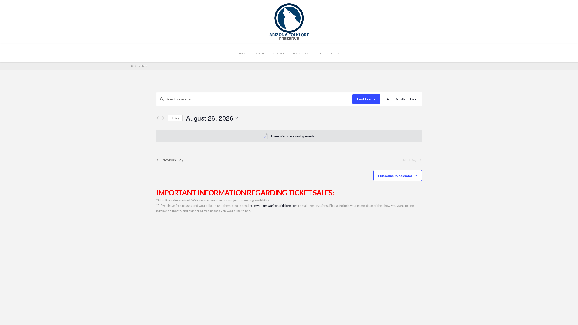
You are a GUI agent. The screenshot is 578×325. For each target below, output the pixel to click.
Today (175, 118)
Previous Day (172, 159)
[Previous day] (157, 118)
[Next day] (163, 118)
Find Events (366, 99)
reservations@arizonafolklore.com (273, 205)
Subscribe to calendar (395, 176)
